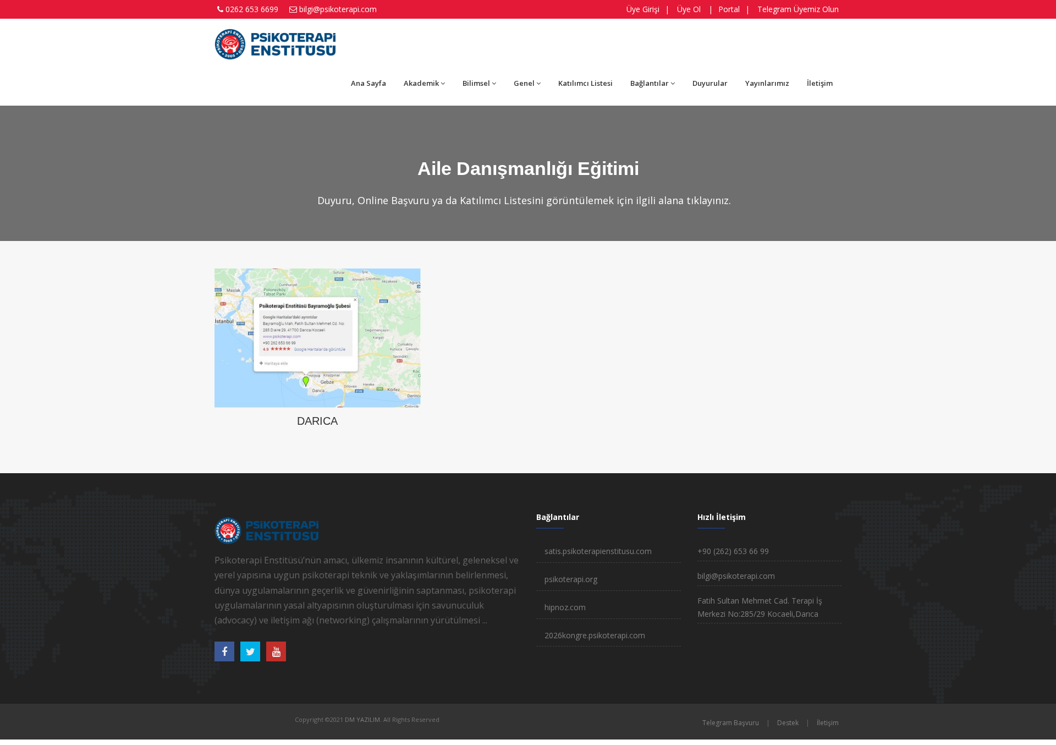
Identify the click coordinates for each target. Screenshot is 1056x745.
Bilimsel (476, 83)
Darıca (317, 421)
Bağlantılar (649, 83)
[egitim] (318, 337)
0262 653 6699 (252, 9)
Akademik (421, 83)
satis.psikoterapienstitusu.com (598, 551)
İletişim (820, 83)
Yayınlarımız (767, 83)
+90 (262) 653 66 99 (733, 551)
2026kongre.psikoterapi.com (594, 635)
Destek (788, 722)
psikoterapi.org (570, 579)
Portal (729, 9)
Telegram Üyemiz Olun (798, 9)
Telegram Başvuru (730, 722)
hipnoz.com (565, 607)
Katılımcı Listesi (585, 83)
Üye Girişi (642, 9)
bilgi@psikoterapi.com (338, 9)
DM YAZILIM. (363, 719)
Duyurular (710, 83)
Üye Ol (689, 9)
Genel (524, 83)
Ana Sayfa (368, 83)
